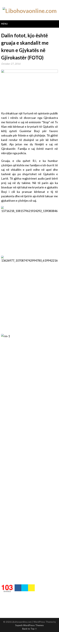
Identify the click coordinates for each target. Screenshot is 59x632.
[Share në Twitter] (24, 587)
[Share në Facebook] (18, 587)
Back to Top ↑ (29, 628)
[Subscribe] (31, 587)
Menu (4, 23)
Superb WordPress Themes (29, 625)
